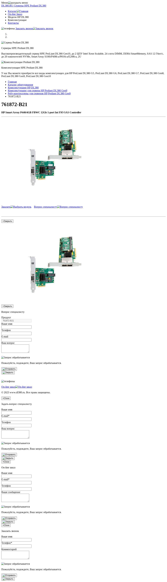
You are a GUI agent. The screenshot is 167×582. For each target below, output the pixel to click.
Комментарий (9, 549)
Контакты (13, 23)
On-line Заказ (15, 14)
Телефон (6, 330)
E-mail (4, 336)
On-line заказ (8, 386)
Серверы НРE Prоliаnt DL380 (23, 5)
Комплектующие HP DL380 (23, 87)
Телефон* (6, 543)
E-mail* (5, 416)
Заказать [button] (6, 206)
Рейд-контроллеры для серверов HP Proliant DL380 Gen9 (39, 93)
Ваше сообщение (10, 492)
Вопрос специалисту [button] (45, 206)
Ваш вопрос (8, 343)
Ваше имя (6, 323)
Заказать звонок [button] (24, 28)
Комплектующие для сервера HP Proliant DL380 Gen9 (37, 90)
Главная (12, 81)
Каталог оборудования (20, 84)
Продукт (6, 317)
